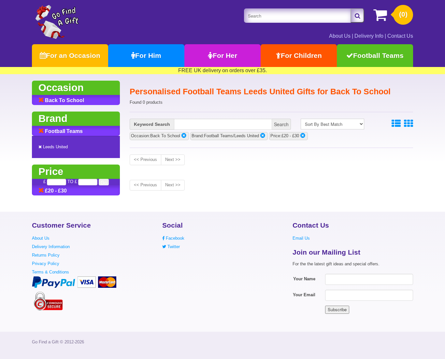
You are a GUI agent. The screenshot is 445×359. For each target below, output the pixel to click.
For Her (225, 55)
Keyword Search (152, 124)
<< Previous (145, 159)
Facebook (174, 238)
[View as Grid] (408, 124)
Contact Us (400, 36)
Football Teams (378, 55)
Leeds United (55, 146)
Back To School (64, 100)
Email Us (301, 238)
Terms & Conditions (50, 272)
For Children (301, 55)
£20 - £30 (55, 190)
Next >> (172, 159)
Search (281, 124)
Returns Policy (46, 255)
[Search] (357, 15)
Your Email (304, 294)
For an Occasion (73, 55)
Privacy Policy (45, 263)
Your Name (304, 278)
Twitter (173, 246)
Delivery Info (368, 36)
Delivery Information (51, 246)
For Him (148, 55)
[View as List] (396, 124)
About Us (340, 36)
